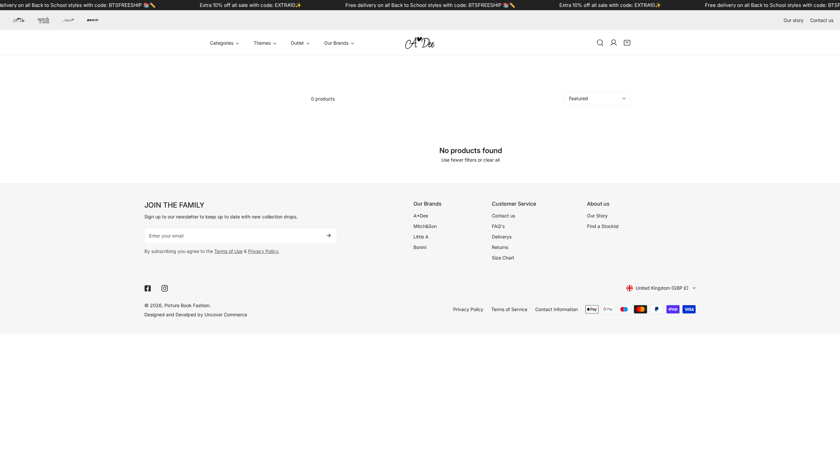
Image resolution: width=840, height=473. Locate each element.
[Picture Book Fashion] (420, 43)
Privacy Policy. (263, 251)
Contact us (821, 20)
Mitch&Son (425, 226)
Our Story (597, 215)
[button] (627, 43)
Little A (421, 236)
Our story (794, 20)
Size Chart (503, 257)
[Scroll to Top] (828, 438)
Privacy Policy (468, 309)
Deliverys (502, 236)
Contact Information (556, 309)
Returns (500, 247)
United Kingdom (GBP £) (662, 288)
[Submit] (328, 235)
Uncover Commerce (225, 314)
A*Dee (420, 215)
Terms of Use (228, 251)
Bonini (419, 247)
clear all (491, 160)
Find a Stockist (603, 226)
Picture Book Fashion (186, 305)
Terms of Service (509, 309)
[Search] (600, 43)
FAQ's (498, 226)
